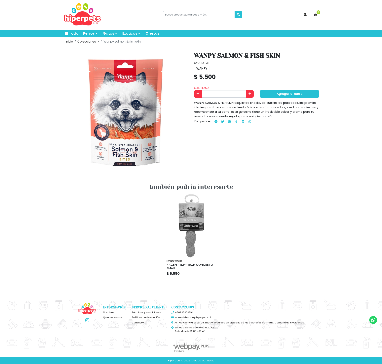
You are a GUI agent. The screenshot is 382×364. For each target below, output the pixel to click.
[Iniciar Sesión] (305, 14)
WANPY (201, 68)
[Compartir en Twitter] (223, 121)
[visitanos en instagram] (87, 320)
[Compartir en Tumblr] (236, 121)
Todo (73, 33)
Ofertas (152, 33)
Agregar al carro (289, 94)
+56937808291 (184, 312)
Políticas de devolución (146, 317)
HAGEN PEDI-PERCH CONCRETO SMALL (190, 266)
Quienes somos (113, 317)
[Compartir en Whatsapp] (250, 121)
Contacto (138, 322)
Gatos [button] (108, 33)
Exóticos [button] (129, 33)
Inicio (69, 41)
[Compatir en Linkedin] (243, 121)
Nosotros (108, 312)
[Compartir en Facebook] (216, 121)
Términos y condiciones (146, 312)
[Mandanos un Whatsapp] (373, 320)
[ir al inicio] (87, 309)
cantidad (201, 88)
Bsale (210, 360)
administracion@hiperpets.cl (193, 317)
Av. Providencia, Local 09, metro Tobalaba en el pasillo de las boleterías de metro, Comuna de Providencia (239, 322)
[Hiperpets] (82, 15)
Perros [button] (89, 33)
